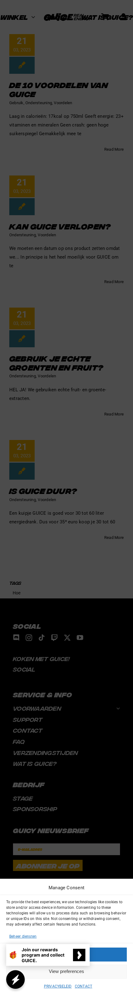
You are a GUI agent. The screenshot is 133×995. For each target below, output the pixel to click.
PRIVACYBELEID (58, 986)
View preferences (66, 971)
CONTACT (83, 986)
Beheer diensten (22, 936)
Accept (66, 954)
